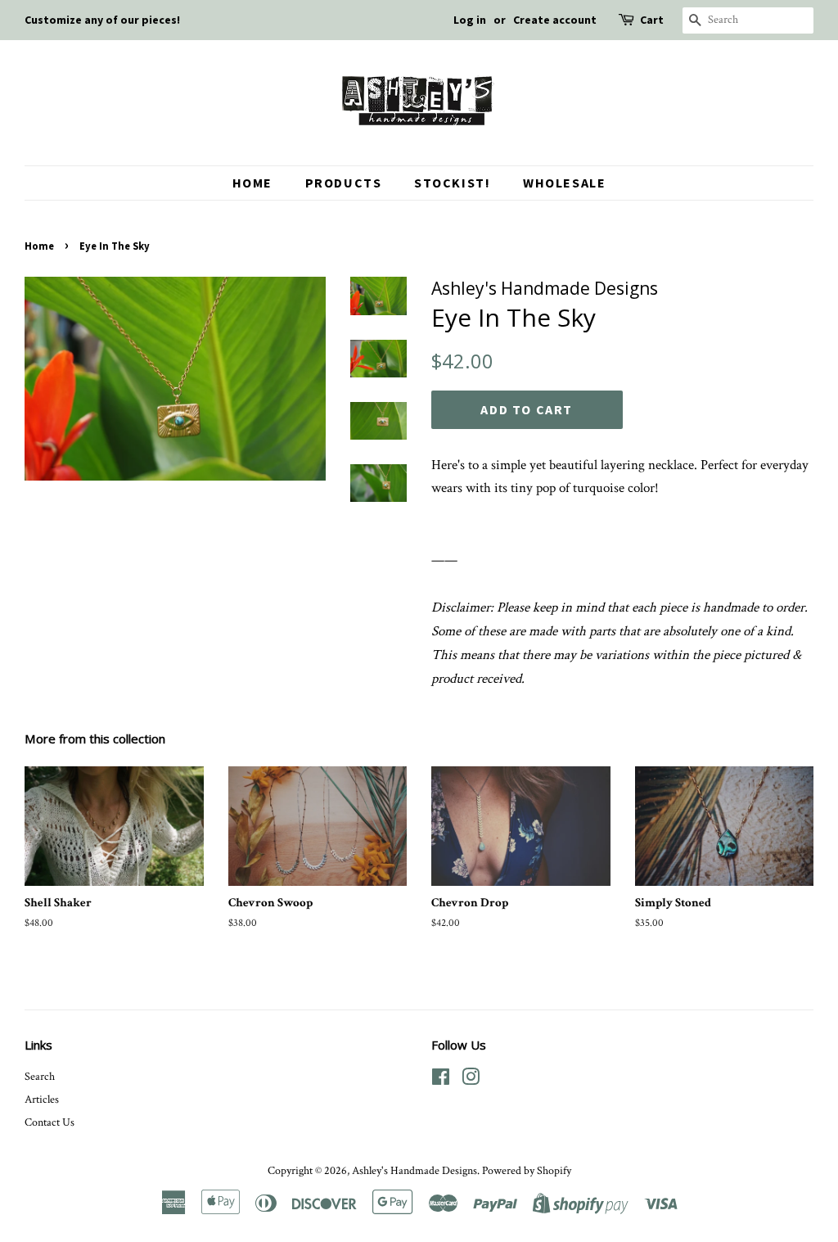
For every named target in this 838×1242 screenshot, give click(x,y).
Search (40, 1076)
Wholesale (564, 182)
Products (343, 182)
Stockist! (452, 182)
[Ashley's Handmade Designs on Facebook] (440, 1080)
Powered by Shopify (526, 1170)
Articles (42, 1099)
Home (252, 182)
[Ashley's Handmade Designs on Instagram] (471, 1080)
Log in (469, 19)
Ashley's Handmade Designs (414, 1170)
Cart (652, 19)
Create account (555, 19)
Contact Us (49, 1122)
